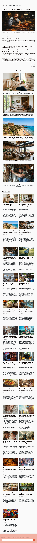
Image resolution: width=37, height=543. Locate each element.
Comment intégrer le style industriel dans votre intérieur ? (18, 160)
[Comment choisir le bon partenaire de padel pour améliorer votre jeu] (26, 330)
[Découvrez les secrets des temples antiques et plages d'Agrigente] (18, 127)
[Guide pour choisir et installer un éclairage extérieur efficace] (26, 277)
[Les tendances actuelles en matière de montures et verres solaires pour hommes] (26, 409)
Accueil (3, 5)
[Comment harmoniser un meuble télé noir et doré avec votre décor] (26, 356)
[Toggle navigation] (3, 1)
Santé (14, 537)
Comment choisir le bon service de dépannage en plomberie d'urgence (26, 443)
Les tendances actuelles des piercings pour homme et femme (10, 443)
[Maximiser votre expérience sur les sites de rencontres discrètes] (10, 461)
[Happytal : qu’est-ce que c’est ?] (10, 513)
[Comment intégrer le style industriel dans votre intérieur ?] (18, 150)
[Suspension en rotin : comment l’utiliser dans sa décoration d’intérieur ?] (26, 487)
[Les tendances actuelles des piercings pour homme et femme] (10, 435)
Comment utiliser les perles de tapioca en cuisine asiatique (10, 311)
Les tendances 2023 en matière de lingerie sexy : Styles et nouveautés (9, 416)
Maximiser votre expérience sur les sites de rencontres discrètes (10, 469)
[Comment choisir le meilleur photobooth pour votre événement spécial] (10, 356)
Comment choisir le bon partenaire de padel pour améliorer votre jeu (26, 337)
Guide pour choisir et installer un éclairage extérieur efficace (25, 285)
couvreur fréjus (20, 40)
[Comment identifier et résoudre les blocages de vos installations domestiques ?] (18, 173)
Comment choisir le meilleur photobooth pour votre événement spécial (10, 364)
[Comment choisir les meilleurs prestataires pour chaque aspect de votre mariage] (26, 461)
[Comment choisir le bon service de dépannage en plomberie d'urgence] (26, 435)
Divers (6, 5)
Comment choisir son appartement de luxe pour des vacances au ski (10, 285)
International (9, 537)
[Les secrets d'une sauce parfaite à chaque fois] (10, 382)
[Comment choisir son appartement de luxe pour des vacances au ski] (10, 277)
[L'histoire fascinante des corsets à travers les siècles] (10, 330)
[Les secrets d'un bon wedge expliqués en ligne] (26, 251)
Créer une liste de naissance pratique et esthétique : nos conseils (18, 92)
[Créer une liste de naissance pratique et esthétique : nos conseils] (18, 82)
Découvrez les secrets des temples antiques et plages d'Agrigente (18, 137)
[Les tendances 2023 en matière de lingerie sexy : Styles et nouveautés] (10, 409)
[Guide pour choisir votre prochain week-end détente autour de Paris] (26, 303)
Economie (3, 537)
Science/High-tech (21, 537)
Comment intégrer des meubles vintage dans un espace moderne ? (18, 114)
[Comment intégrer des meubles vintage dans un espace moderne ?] (18, 104)
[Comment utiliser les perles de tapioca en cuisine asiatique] (10, 303)
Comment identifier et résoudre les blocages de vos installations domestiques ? (18, 183)
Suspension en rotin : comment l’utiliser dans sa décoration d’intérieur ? (26, 494)
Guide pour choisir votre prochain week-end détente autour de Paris (26, 311)
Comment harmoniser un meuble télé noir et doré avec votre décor (26, 364)
